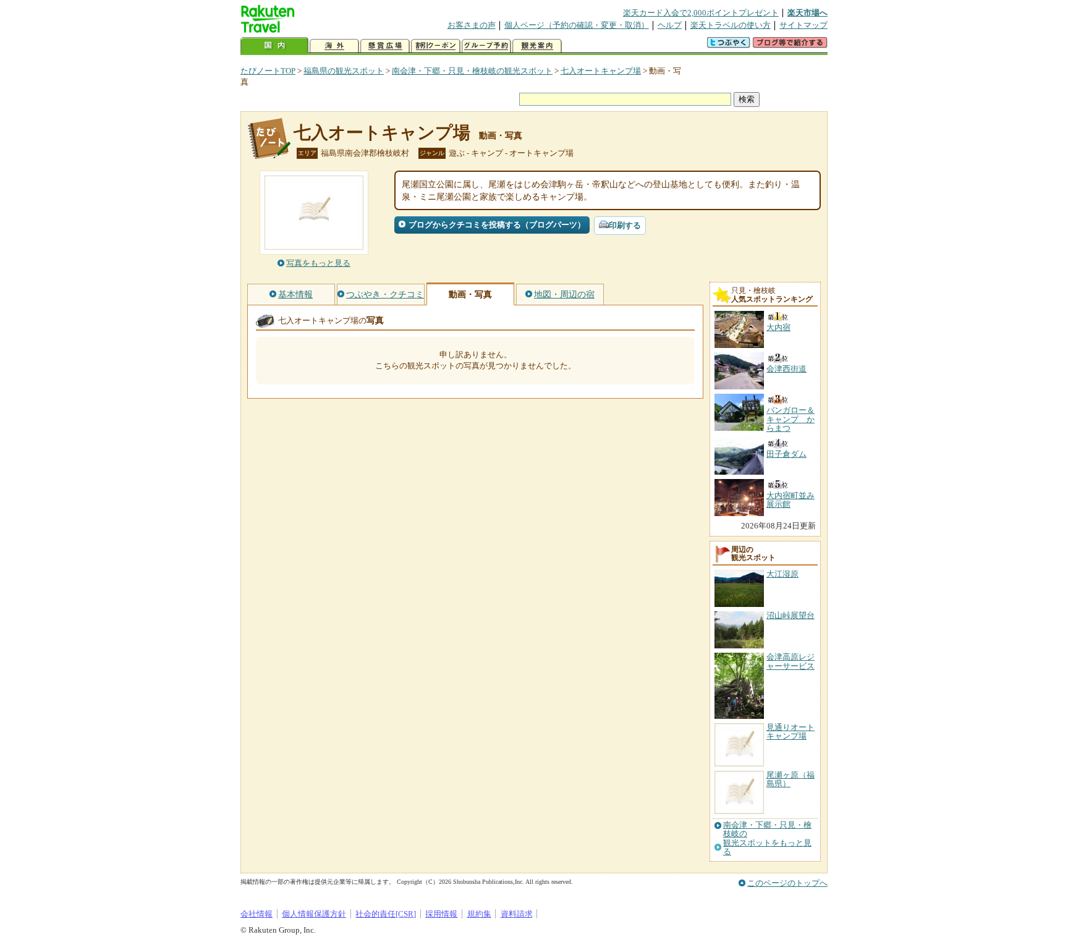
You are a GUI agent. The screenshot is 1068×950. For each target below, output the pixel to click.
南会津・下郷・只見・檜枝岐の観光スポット (472, 70)
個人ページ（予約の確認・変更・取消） (576, 25)
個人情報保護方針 (314, 913)
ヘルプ (670, 25)
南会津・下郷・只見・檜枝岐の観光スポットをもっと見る (767, 838)
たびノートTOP (267, 70)
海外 (334, 46)
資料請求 (517, 913)
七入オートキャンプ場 (601, 70)
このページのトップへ (787, 883)
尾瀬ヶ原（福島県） (790, 779)
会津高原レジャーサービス (790, 661)
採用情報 (441, 913)
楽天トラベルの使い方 (730, 25)
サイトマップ (803, 25)
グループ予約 (486, 46)
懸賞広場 (385, 46)
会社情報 (256, 913)
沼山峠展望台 (790, 615)
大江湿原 (782, 574)
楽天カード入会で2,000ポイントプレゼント (701, 12)
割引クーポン (435, 46)
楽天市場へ (807, 12)
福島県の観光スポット (343, 70)
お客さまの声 (471, 25)
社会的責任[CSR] (385, 913)
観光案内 (537, 46)
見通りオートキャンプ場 (790, 731)
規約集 (479, 913)
